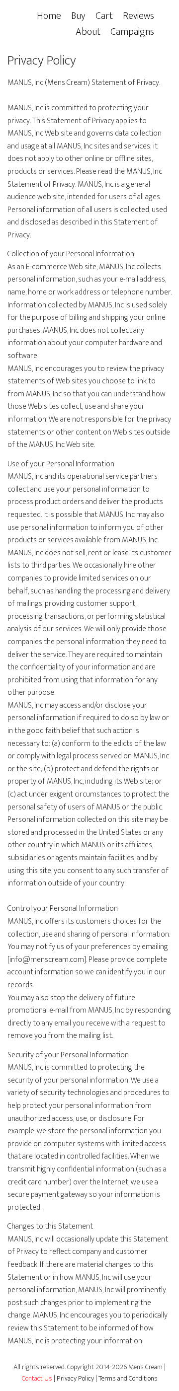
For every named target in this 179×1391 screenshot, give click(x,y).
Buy (78, 15)
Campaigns (132, 31)
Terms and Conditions (128, 1379)
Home (49, 15)
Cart (104, 15)
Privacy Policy (75, 1379)
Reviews (138, 15)
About (88, 31)
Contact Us (37, 1379)
